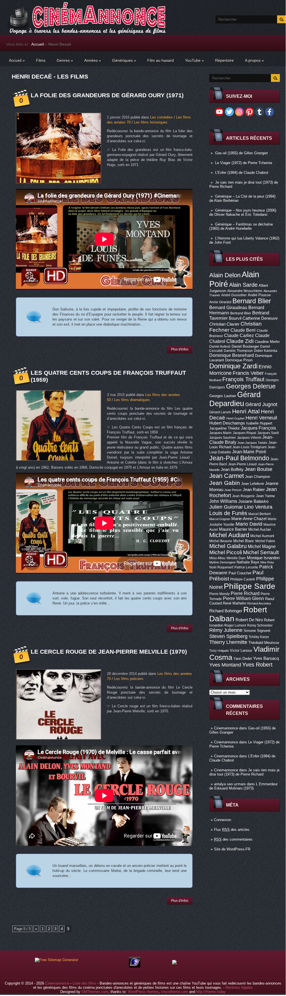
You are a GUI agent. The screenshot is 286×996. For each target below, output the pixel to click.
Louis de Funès (228, 513)
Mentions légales (239, 987)
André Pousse (259, 295)
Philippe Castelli (242, 579)
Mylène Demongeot (222, 562)
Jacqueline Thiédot (224, 428)
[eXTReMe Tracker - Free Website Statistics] (134, 966)
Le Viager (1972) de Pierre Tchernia (243, 163)
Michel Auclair (259, 529)
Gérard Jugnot (261, 404)
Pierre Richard (245, 593)
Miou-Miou (217, 558)
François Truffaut (243, 379)
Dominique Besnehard (231, 355)
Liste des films (84, 983)
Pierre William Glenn (243, 598)
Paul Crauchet (240, 573)
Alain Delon (225, 275)
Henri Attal (246, 411)
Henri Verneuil (261, 418)
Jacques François (258, 427)
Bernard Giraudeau (228, 307)
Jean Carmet (226, 475)
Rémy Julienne (225, 630)
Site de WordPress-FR (232, 849)
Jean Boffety (232, 469)
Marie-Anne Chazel (248, 518)
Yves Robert (257, 664)
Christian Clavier (224, 324)
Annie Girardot (220, 302)
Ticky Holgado (219, 650)
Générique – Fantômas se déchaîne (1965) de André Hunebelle (241, 226)
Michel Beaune (220, 541)
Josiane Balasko (253, 501)
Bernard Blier (251, 301)
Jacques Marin (220, 433)
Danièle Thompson (238, 351)
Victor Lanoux (241, 650)
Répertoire (224, 60)
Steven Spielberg (228, 636)
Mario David (248, 524)
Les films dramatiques (132, 400)
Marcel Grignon (219, 519)
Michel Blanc (243, 541)
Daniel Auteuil (219, 346)
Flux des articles (231, 829)
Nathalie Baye (248, 562)
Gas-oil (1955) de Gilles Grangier (241, 153)
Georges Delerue (251, 386)
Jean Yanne (265, 496)
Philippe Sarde (249, 586)
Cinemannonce (226, 728)
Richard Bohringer (225, 611)
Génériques (124, 60)
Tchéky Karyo (259, 637)
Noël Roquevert (221, 567)
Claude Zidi (240, 341)
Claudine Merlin (267, 342)
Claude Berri (243, 330)
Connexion (222, 820)
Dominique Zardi (233, 366)
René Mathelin (234, 603)
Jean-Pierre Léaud (242, 464)
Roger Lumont (235, 625)
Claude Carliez (239, 335)
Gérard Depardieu (235, 399)
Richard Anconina (259, 603)
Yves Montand (225, 665)
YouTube (194, 60)
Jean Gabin (224, 483)
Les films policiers (128, 679)
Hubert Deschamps (227, 423)
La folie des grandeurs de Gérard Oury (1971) (107, 95)
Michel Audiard (229, 535)
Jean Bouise (258, 469)
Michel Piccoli (225, 552)
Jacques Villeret (249, 438)
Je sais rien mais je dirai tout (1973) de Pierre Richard (244, 772)
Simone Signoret (257, 631)
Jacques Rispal (244, 433)
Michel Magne (262, 546)
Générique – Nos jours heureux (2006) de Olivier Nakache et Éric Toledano (242, 212)
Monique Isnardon (263, 558)
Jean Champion (257, 477)
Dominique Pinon (239, 360)
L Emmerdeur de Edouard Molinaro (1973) (243, 786)
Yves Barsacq (266, 658)
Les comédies (161, 117)
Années (92, 60)
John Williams (223, 501)
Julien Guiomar (226, 507)
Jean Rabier (254, 489)
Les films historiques (150, 122)
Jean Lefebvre (252, 484)
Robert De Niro (249, 620)
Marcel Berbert (259, 514)
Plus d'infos (179, 349)
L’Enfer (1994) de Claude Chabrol (241, 172)
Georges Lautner (222, 396)
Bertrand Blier (240, 313)
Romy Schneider (260, 625)
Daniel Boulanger (245, 346)
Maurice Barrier (233, 529)
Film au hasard (160, 60)
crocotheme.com (174, 992)
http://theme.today (211, 992)
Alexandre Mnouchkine (244, 291)
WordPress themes (143, 992)
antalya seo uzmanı (230, 784)
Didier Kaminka (265, 351)
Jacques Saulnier (222, 438)
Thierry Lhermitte (228, 642)
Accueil (37, 44)
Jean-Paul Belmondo (239, 458)
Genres (65, 60)
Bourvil (235, 318)
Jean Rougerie (243, 496)
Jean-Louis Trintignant (249, 447)
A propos (254, 60)
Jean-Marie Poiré (249, 451)
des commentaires (233, 839)
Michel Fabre (265, 541)
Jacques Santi (268, 433)
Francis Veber (248, 373)
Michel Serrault (261, 552)
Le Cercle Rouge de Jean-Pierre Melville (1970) (109, 651)
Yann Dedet (242, 658)
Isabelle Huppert (259, 423)
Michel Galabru (228, 546)
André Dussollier (234, 295)
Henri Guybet (235, 418)
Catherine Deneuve (260, 318)
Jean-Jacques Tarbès (252, 442)
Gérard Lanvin (220, 412)
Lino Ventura (258, 507)
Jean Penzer (233, 490)
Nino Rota (267, 562)
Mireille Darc (236, 558)
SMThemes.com (94, 992)
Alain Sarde (243, 285)
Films (40, 60)
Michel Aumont (262, 536)
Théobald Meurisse (263, 643)
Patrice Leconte (246, 567)
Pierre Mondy (219, 594)
